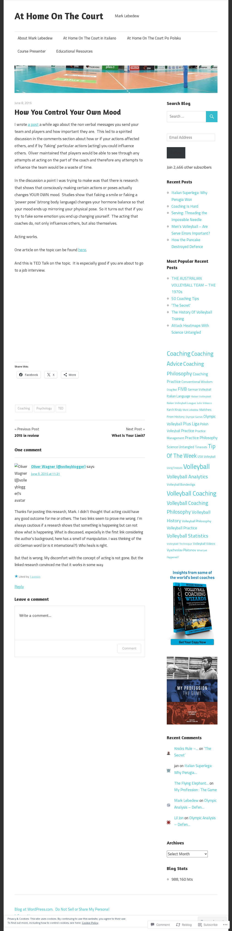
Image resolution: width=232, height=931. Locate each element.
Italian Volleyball (201, 396)
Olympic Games (194, 417)
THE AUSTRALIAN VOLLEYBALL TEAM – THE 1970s (194, 285)
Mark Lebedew (190, 410)
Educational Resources (74, 51)
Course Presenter (32, 51)
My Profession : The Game (195, 790)
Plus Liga (191, 424)
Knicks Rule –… (186, 748)
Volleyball (196, 466)
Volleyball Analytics (187, 476)
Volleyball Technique (179, 544)
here (82, 250)
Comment (129, 648)
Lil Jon (179, 818)
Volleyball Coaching (191, 493)
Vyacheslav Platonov (181, 550)
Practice (187, 430)
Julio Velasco (204, 403)
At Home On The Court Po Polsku (154, 38)
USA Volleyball (206, 457)
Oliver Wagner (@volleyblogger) (58, 466)
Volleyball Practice (182, 528)
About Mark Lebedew (35, 38)
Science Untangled (180, 447)
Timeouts (201, 447)
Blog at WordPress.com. (33, 909)
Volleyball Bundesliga (181, 484)
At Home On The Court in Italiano (89, 38)
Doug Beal (172, 389)
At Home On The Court (58, 15)
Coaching (24, 408)
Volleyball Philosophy (196, 521)
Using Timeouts (174, 468)
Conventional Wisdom (197, 381)
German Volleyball (199, 389)
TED (60, 408)
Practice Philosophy (201, 438)
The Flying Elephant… (191, 783)
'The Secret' (181, 305)
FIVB (182, 389)
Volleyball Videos (204, 543)
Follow (176, 153)
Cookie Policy (90, 923)
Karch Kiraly (174, 409)
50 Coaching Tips (185, 298)
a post (33, 124)
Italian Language (178, 396)
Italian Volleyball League (181, 403)
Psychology (44, 408)
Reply (19, 587)
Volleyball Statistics (187, 535)
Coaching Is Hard (185, 206)
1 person (35, 576)
